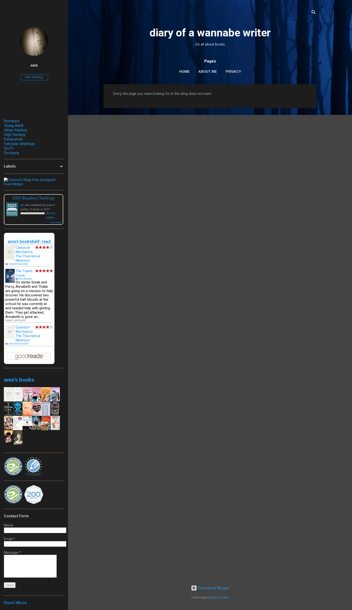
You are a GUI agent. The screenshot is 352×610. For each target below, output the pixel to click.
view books (55, 222)
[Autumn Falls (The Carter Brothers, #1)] (27, 414)
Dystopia (11, 153)
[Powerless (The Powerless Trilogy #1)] (8, 414)
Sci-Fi (9, 148)
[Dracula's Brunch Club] (55, 429)
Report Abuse (15, 602)
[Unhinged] (46, 415)
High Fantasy (15, 134)
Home (184, 71)
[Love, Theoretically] (46, 400)
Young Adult (13, 125)
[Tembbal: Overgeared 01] (8, 429)
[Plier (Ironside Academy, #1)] (55, 414)
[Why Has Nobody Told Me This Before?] (18, 430)
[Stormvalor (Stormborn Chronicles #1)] (36, 429)
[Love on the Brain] (36, 400)
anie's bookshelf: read (29, 241)
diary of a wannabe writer (210, 32)
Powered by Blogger (213, 588)
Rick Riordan (25, 278)
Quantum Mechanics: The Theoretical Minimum (28, 333)
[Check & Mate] (27, 400)
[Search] (314, 13)
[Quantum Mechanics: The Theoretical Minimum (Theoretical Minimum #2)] (10, 338)
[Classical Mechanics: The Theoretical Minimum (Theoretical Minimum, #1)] (10, 259)
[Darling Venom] (36, 414)
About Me (207, 71)
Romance (11, 121)
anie (34, 65)
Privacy (233, 71)
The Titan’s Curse (24, 273)
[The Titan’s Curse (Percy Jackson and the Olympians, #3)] (10, 281)
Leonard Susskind (18, 264)
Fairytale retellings (19, 143)
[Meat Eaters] (8, 443)
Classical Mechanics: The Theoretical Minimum (28, 254)
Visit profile (34, 77)
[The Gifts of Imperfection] (27, 429)
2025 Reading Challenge (33, 198)
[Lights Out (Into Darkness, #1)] (18, 414)
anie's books (19, 380)
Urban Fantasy (16, 130)
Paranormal (13, 139)
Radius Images (220, 597)
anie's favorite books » (48, 451)
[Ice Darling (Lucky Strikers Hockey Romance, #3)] (55, 401)
